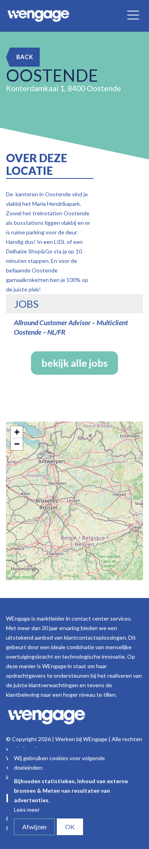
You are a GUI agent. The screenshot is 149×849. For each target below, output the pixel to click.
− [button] (16, 444)
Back (24, 57)
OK (70, 826)
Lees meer (27, 809)
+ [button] (16, 432)
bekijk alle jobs (74, 363)
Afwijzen (34, 826)
